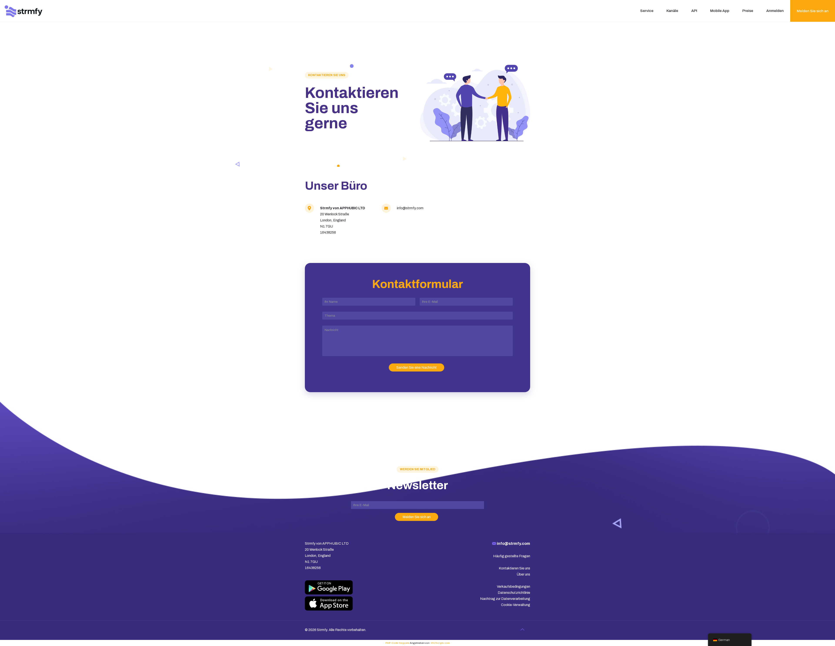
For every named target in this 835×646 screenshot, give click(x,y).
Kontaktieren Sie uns (514, 568)
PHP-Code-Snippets (397, 643)
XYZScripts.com (440, 643)
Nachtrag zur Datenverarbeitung (505, 599)
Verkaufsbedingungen (513, 586)
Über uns (523, 574)
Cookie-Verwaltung (515, 605)
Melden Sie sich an (812, 11)
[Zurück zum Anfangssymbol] (522, 629)
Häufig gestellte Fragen (511, 556)
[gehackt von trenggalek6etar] (23, 11)
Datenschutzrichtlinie (514, 592)
